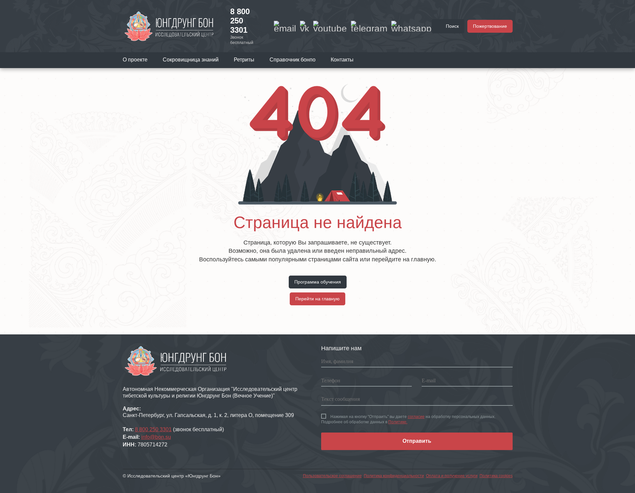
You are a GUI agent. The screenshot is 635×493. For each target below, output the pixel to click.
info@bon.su (156, 437)
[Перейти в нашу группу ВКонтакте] (304, 26)
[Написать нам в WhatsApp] (411, 26)
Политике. (397, 422)
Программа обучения (317, 281)
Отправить (416, 441)
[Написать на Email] (285, 26)
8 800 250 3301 (240, 20)
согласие (416, 416)
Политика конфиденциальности (394, 476)
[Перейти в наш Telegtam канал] (369, 26)
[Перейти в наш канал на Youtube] (330, 26)
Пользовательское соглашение (332, 476)
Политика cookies (496, 476)
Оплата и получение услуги (452, 476)
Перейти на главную (317, 298)
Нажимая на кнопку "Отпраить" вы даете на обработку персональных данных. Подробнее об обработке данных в (408, 419)
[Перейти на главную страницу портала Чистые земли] (169, 25)
